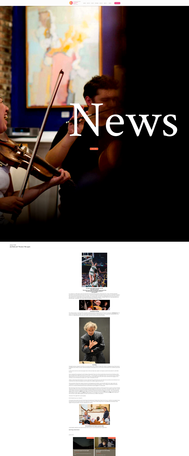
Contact (101, 3)
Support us (117, 3)
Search (110, 3)
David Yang (77, 452)
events (84, 3)
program (96, 3)
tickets (92, 3)
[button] (105, 3)
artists (88, 3)
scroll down (94, 148)
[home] (75, 2)
